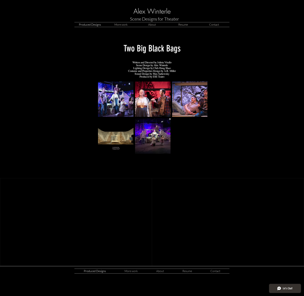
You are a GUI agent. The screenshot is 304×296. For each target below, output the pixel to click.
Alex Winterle (152, 11)
